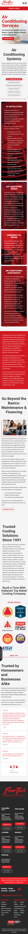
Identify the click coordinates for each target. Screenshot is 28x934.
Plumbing (3, 904)
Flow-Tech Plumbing (19, 813)
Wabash (16, 912)
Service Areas (5, 912)
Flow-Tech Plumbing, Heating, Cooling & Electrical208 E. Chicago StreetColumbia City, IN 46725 (7, 817)
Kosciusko (23, 906)
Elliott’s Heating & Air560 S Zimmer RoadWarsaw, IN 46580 (6, 861)
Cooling (3, 902)
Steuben (22, 910)
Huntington (17, 906)
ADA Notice (14, 932)
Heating (3, 906)
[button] (7, 824)
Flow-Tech (4, 836)
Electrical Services (6, 908)
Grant (21, 904)
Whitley (22, 912)
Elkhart (16, 904)
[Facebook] (19, 889)
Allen (15, 902)
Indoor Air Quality (6, 910)
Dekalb (22, 902)
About (2, 915)
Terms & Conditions (22, 930)
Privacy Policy (14, 930)
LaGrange (16, 908)
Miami (22, 908)
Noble (15, 910)
